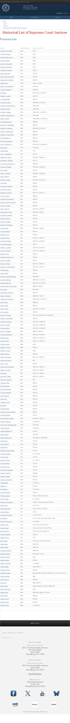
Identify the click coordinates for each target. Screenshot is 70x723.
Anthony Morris (5, 557)
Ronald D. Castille (6, 112)
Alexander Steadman (7, 470)
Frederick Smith (5, 402)
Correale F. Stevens (6, 70)
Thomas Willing (5, 463)
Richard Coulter (5, 386)
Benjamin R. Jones (6, 193)
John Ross (4, 399)
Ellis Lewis (3, 373)
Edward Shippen (5, 554)
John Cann (4, 583)
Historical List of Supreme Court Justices (15, 28)
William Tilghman (6, 422)
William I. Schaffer (6, 247)
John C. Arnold (5, 196)
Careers (23, 1)
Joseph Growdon (6, 573)
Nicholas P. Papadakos (7, 125)
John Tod (3, 405)
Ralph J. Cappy (5, 118)
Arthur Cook (4, 586)
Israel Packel (4, 151)
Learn (5, 24)
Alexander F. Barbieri (7, 160)
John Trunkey (5, 312)
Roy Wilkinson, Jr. (6, 138)
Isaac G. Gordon (5, 325)
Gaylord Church (5, 344)
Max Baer (3, 93)
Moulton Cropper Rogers (8, 412)
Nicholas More (5, 605)
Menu (11, 17)
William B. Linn (5, 235)
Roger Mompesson (6, 521)
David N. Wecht (5, 60)
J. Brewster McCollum (7, 299)
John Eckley (4, 596)
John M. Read (5, 341)
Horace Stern (4, 228)
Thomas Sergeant (6, 392)
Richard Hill (4, 518)
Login (27, 1)
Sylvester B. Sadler (6, 244)
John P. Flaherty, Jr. (6, 144)
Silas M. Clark (4, 305)
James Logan (5, 499)
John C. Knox (4, 363)
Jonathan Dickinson (6, 515)
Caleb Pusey (4, 544)
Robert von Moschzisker (8, 267)
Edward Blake (5, 567)
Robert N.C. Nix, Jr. (6, 157)
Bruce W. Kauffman (6, 141)
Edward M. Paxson (6, 322)
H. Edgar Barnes (5, 231)
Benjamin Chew (5, 460)
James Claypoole (6, 589)
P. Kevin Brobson (6, 54)
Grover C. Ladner (5, 206)
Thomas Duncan (5, 415)
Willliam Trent (5, 525)
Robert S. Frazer (5, 264)
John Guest (4, 541)
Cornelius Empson (6, 550)
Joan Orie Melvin (5, 73)
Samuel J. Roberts (6, 167)
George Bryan (5, 444)
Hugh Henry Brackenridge (8, 425)
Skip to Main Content (6, 1)
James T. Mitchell (6, 296)
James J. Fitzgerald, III (7, 86)
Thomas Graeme (5, 496)
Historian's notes (9, 39)
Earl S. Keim (4, 170)
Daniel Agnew (5, 338)
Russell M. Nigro (5, 109)
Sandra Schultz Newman (8, 106)
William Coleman (6, 473)
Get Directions (35, 674)
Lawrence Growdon (6, 480)
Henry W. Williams (6, 331)
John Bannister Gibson (7, 418)
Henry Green (4, 309)
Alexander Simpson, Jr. (7, 257)
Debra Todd (4, 83)
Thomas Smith (5, 428)
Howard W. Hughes (6, 215)
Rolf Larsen (4, 148)
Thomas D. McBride (6, 186)
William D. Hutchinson (7, 135)
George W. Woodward (7, 367)
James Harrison (5, 576)
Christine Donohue (6, 67)
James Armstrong (6, 360)
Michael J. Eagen (6, 180)
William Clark (4, 592)
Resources (34, 17)
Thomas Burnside (6, 389)
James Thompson (6, 357)
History (6, 26)
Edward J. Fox (5, 254)
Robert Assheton (6, 509)
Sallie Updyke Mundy (7, 57)
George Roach (5, 512)
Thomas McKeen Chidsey (8, 202)
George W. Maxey (6, 241)
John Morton (4, 457)
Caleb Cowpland (5, 476)
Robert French (5, 537)
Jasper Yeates (5, 434)
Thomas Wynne (5, 570)
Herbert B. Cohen (6, 189)
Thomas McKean (6, 454)
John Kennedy (5, 396)
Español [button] (59, 13)
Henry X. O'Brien (5, 173)
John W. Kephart (5, 251)
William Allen (4, 483)
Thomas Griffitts (5, 492)
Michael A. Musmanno (7, 199)
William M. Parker (6, 222)
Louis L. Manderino (6, 154)
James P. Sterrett (6, 315)
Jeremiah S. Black (6, 376)
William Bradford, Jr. (6, 431)
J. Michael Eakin (5, 99)
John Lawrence (5, 467)
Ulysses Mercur (5, 328)
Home (4, 21)
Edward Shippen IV (6, 438)
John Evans (4, 447)
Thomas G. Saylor (6, 102)
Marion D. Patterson (7, 225)
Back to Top (35, 623)
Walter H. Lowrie (5, 370)
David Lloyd (4, 505)
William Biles (4, 547)
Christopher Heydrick (7, 293)
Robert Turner (5, 599)
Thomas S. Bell (5, 383)
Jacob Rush (4, 441)
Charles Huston (5, 409)
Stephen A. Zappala (6, 128)
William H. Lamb (5, 96)
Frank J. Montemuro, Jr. (7, 115)
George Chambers (6, 380)
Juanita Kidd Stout (6, 122)
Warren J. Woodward (7, 318)
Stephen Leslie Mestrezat (8, 276)
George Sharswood (6, 334)
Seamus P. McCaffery (7, 80)
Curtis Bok (4, 183)
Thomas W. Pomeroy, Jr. (8, 164)
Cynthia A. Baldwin (6, 90)
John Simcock (5, 579)
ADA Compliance (16, 1)
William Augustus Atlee (7, 450)
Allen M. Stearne (5, 218)
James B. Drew (5, 238)
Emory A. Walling (6, 260)
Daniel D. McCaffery (6, 51)
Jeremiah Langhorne (7, 502)
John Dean (4, 289)
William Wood (5, 602)
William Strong (5, 354)
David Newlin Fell (6, 283)
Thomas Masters (5, 534)
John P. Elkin (4, 273)
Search (57, 17)
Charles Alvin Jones (6, 212)
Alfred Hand (4, 302)
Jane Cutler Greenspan (7, 77)
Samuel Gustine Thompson (9, 286)
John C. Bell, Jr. (5, 209)
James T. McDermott (7, 131)
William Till (4, 486)
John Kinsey (4, 489)
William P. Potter (6, 347)
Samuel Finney (5, 531)
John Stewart (4, 270)
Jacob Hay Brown (6, 280)
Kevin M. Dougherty (7, 64)
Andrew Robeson (6, 563)
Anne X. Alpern (5, 176)
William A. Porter (5, 351)
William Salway (5, 560)
